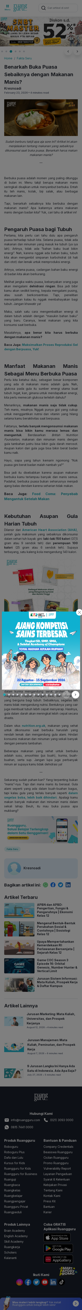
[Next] (75, 694)
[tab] (4, 694)
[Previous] (66, 694)
